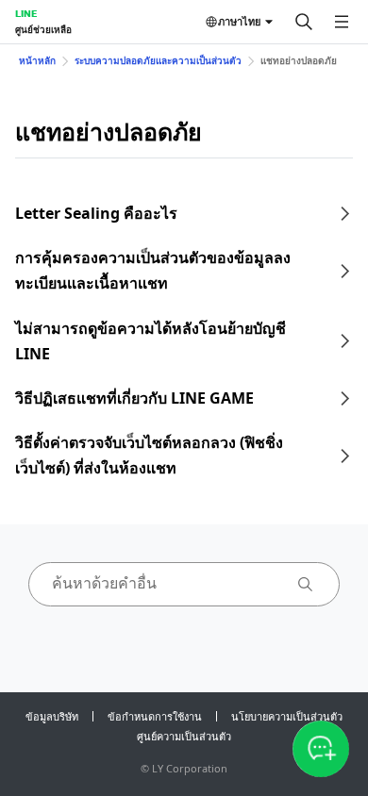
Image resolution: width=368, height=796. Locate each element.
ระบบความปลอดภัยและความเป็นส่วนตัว (158, 60)
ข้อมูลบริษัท (51, 716)
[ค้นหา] (304, 22)
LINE (26, 13)
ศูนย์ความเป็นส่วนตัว (184, 736)
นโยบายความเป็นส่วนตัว (287, 716)
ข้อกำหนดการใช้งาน (155, 716)
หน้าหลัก (37, 60)
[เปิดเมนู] (341, 22)
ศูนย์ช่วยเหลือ (43, 29)
